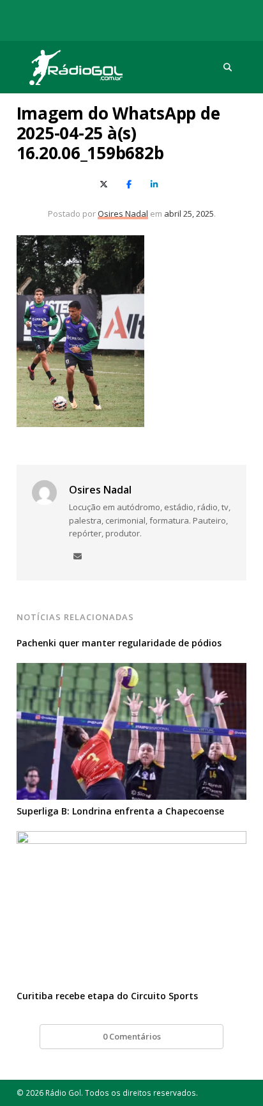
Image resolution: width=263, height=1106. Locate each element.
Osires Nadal (123, 213)
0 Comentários (132, 1036)
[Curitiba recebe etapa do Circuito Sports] (132, 839)
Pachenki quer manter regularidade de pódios (119, 643)
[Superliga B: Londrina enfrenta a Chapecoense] (132, 670)
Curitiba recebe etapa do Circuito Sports (107, 996)
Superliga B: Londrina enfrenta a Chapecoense (120, 811)
